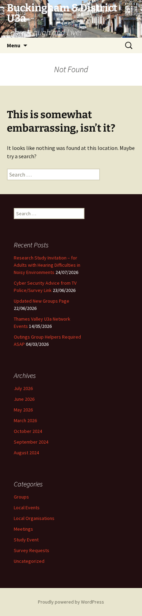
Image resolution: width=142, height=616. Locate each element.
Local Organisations (34, 518)
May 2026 (23, 410)
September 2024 (31, 442)
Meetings (23, 529)
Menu (13, 45)
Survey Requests (31, 550)
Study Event (26, 540)
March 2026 (25, 420)
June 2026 (24, 399)
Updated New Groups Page (41, 301)
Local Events (27, 507)
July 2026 (23, 388)
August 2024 (26, 452)
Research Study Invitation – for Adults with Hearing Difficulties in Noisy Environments (47, 265)
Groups (21, 497)
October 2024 (28, 431)
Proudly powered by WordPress (71, 602)
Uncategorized (29, 561)
